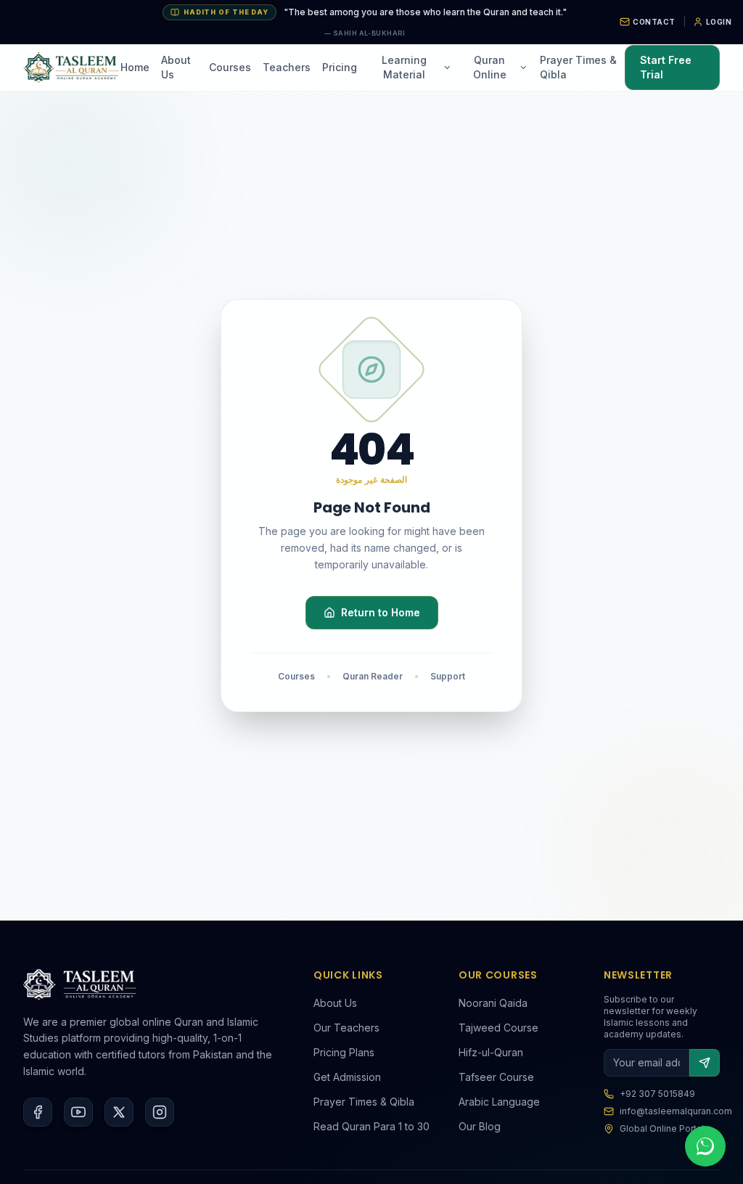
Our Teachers (346, 1027)
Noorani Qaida (493, 1003)
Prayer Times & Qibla (578, 67)
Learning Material (404, 67)
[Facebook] (37, 1112)
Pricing (339, 67)
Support (447, 676)
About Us (176, 67)
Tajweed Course (498, 1027)
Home (134, 67)
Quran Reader (372, 676)
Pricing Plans (343, 1052)
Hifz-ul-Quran (491, 1052)
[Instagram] (159, 1112)
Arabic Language (499, 1101)
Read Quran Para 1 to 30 (371, 1126)
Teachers (287, 67)
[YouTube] (78, 1112)
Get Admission (347, 1077)
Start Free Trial (665, 67)
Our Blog (480, 1126)
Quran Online (489, 67)
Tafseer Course (496, 1077)
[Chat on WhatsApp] (705, 1146)
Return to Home (380, 612)
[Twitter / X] (119, 1112)
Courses (230, 67)
